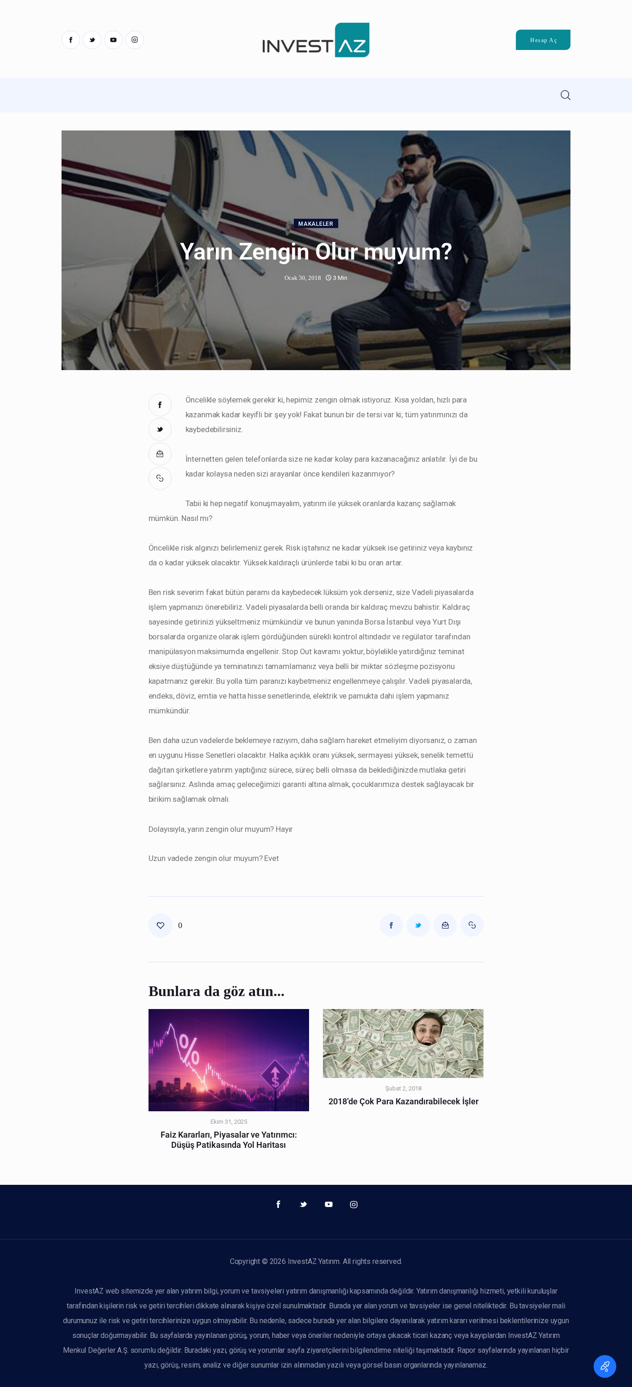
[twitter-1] (92, 40)
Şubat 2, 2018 (403, 1088)
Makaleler (316, 224)
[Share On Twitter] (160, 429)
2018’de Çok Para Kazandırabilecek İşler (403, 1101)
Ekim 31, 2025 (229, 1121)
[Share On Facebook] (160, 404)
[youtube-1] (113, 40)
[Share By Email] (160, 453)
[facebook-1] (71, 40)
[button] (160, 478)
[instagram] (134, 40)
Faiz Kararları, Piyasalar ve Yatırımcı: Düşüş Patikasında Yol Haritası (229, 1140)
